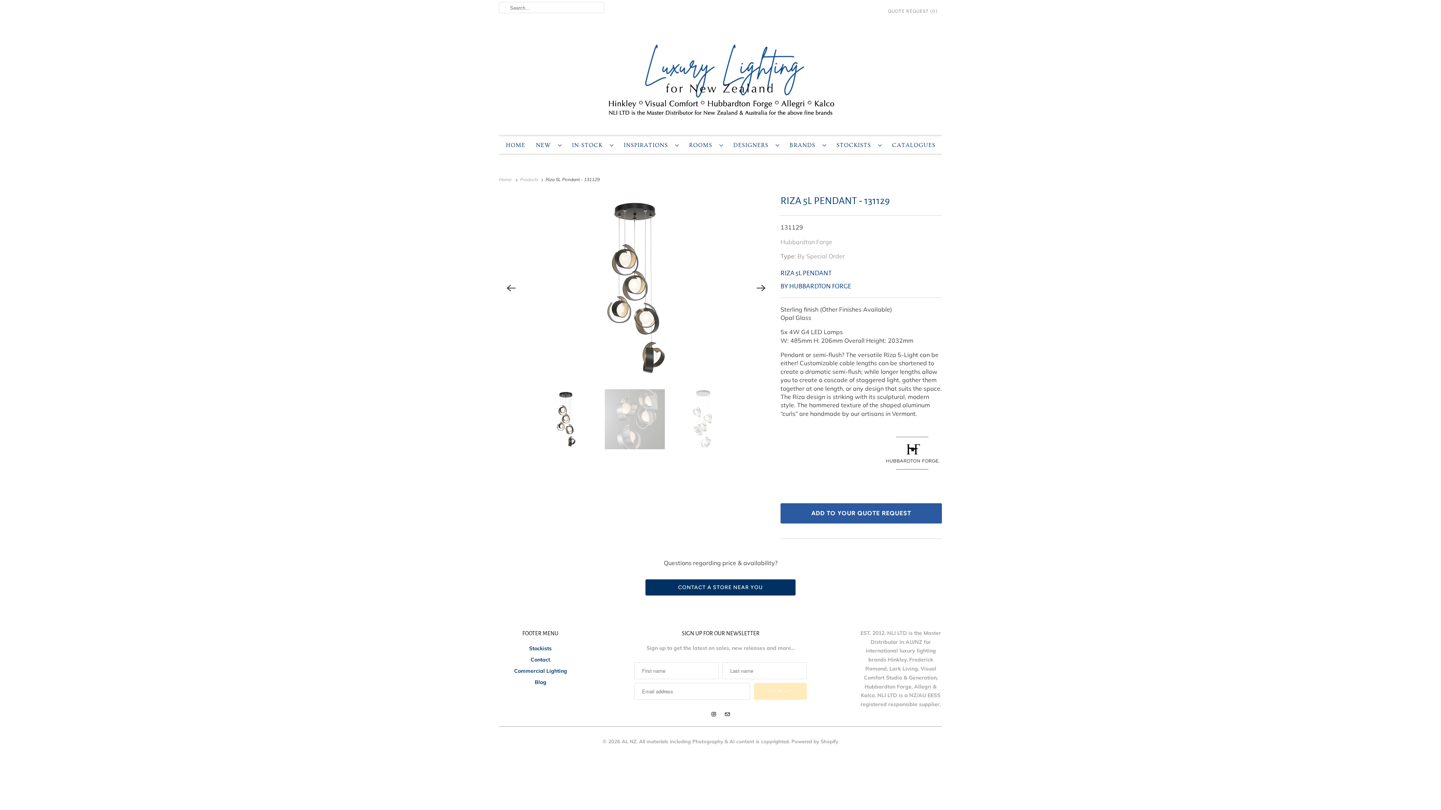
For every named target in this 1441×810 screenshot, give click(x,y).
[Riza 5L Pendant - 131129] (636, 288)
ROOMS (702, 145)
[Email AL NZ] (727, 714)
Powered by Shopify (814, 741)
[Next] (761, 288)
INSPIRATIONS (647, 145)
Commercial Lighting (540, 671)
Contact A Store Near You (720, 587)
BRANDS (804, 145)
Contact (540, 659)
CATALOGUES (914, 145)
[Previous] (511, 288)
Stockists (540, 648)
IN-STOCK (589, 145)
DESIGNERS (752, 145)
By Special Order (821, 256)
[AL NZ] (720, 79)
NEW (545, 145)
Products (530, 179)
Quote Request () (912, 11)
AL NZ (629, 741)
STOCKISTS (855, 145)
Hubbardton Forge (806, 242)
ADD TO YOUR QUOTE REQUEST (861, 513)
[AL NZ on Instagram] (714, 714)
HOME (515, 145)
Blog (540, 682)
